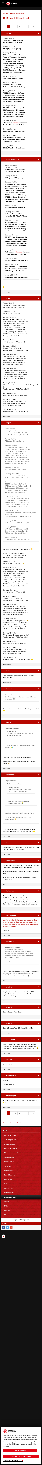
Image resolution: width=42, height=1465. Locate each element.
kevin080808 (11, 915)
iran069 (9, 1059)
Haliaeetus (10, 689)
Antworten (7, 153)
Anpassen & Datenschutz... (12, 1460)
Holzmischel (10, 775)
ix (6, 842)
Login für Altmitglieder (21, 1220)
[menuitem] (21, 1135)
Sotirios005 (10, 1039)
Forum (15, 3)
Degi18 (8, 423)
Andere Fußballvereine (17, 13)
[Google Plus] (11, 1227)
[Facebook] (3, 1227)
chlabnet (9, 987)
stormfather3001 (12, 159)
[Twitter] (7, 1227)
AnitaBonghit (11, 1095)
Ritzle (8, 298)
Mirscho (9, 33)
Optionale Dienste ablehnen (21, 1456)
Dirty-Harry (10, 860)
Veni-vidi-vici (11, 1075)
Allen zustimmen (20, 1450)
